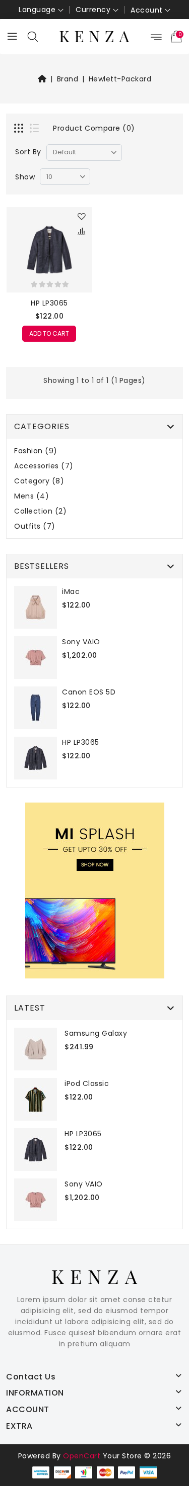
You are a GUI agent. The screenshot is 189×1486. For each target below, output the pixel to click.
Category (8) (39, 481)
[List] (35, 129)
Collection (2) (40, 511)
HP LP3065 (49, 303)
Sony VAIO (81, 642)
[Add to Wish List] (82, 217)
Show (25, 177)
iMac (71, 591)
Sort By (28, 152)
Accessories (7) (44, 466)
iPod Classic (87, 1083)
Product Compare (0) (94, 128)
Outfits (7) (34, 526)
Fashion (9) (35, 451)
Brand (68, 79)
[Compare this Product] (82, 232)
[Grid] (19, 129)
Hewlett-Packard (120, 79)
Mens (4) (31, 496)
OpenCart (81, 1456)
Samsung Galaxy (96, 1033)
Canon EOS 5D (88, 692)
